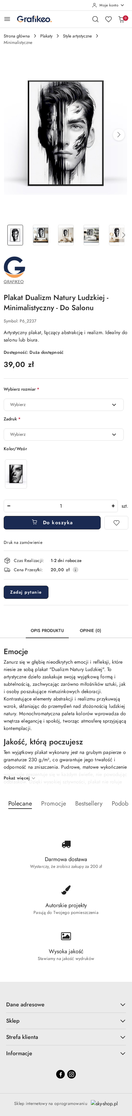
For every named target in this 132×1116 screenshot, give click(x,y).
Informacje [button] (19, 1053)
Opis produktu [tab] (47, 630)
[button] (118, 135)
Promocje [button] (53, 803)
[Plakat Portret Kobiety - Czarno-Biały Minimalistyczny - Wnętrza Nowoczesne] (16, 474)
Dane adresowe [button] (25, 1005)
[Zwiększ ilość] (113, 506)
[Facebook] (60, 1074)
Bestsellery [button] (89, 803)
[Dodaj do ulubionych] (116, 522)
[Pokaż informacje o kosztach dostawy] (75, 569)
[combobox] (64, 405)
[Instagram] (71, 1074)
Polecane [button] (20, 803)
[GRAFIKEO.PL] (14, 266)
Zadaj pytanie (26, 592)
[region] (16, 474)
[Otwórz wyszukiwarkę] (95, 19)
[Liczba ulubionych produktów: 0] (108, 19)
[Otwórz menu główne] (7, 18)
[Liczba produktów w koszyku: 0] (121, 19)
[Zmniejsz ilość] (8, 506)
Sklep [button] (13, 1021)
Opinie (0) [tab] (90, 630)
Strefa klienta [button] (22, 1037)
